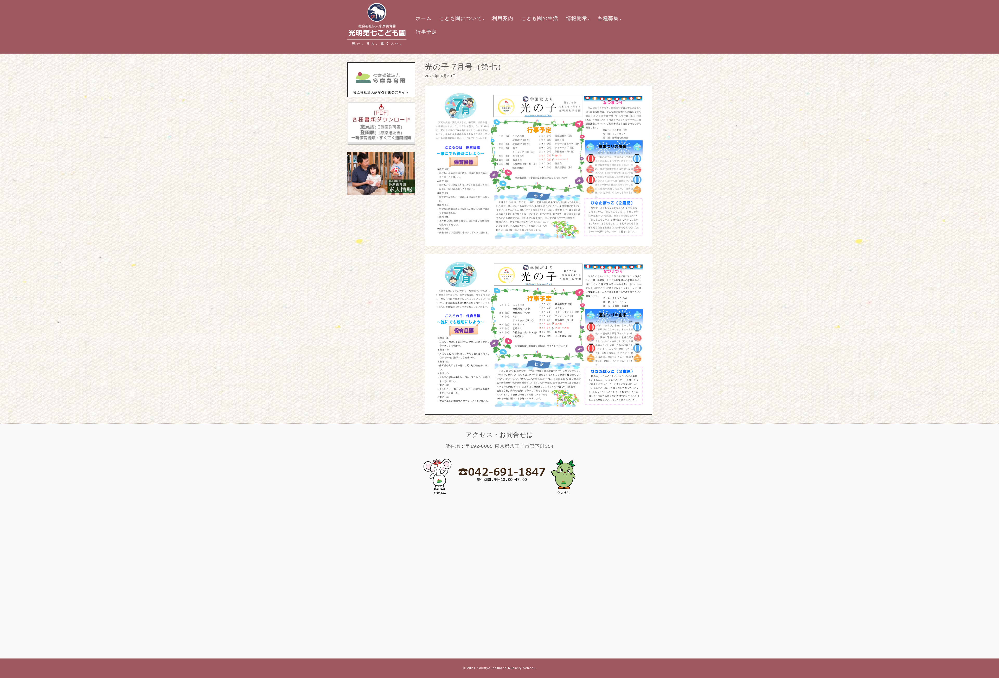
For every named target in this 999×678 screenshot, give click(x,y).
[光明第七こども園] (377, 47)
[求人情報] (381, 193)
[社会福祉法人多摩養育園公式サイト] (381, 87)
